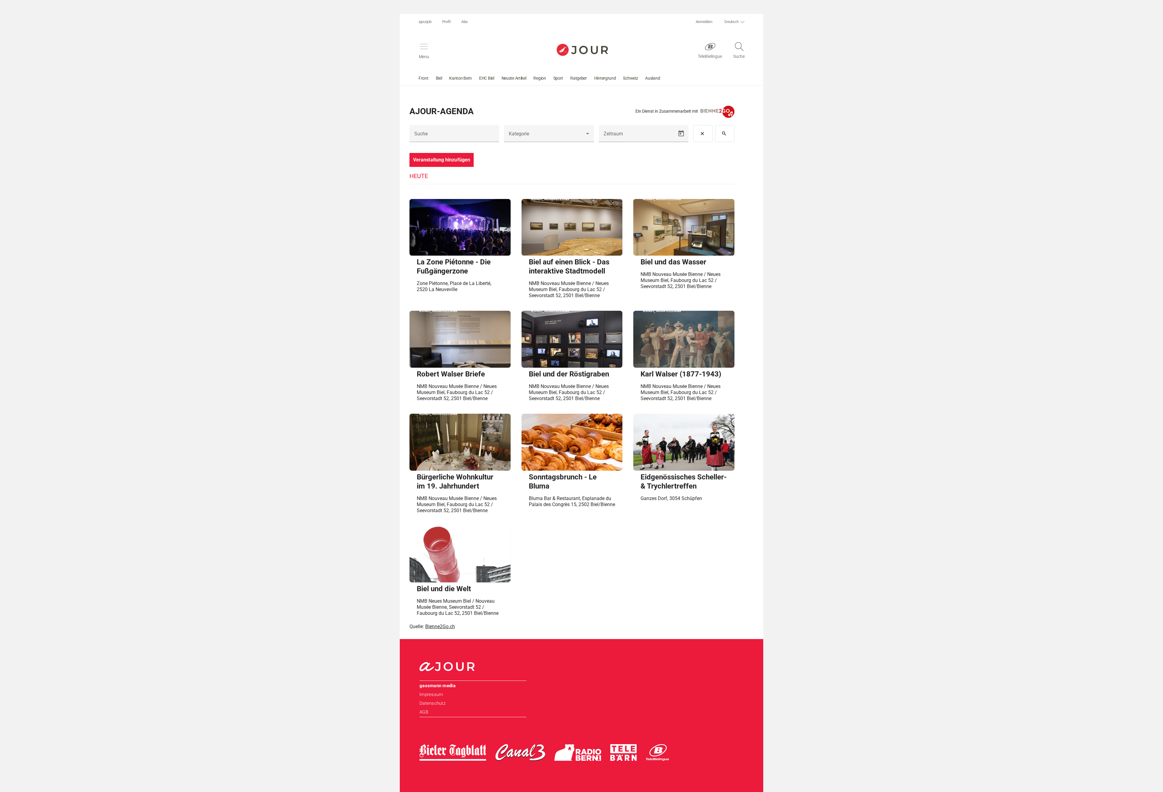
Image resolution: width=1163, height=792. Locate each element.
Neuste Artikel (514, 78)
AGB (423, 712)
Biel (439, 78)
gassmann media (437, 685)
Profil (446, 21)
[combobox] (549, 136)
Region (539, 78)
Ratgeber (578, 78)
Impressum (431, 694)
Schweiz (630, 78)
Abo (464, 21)
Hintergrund (605, 78)
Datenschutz (432, 703)
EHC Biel (486, 78)
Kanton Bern (460, 78)
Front (424, 78)
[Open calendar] (681, 133)
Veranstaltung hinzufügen (441, 160)
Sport (558, 78)
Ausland (652, 78)
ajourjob (425, 21)
